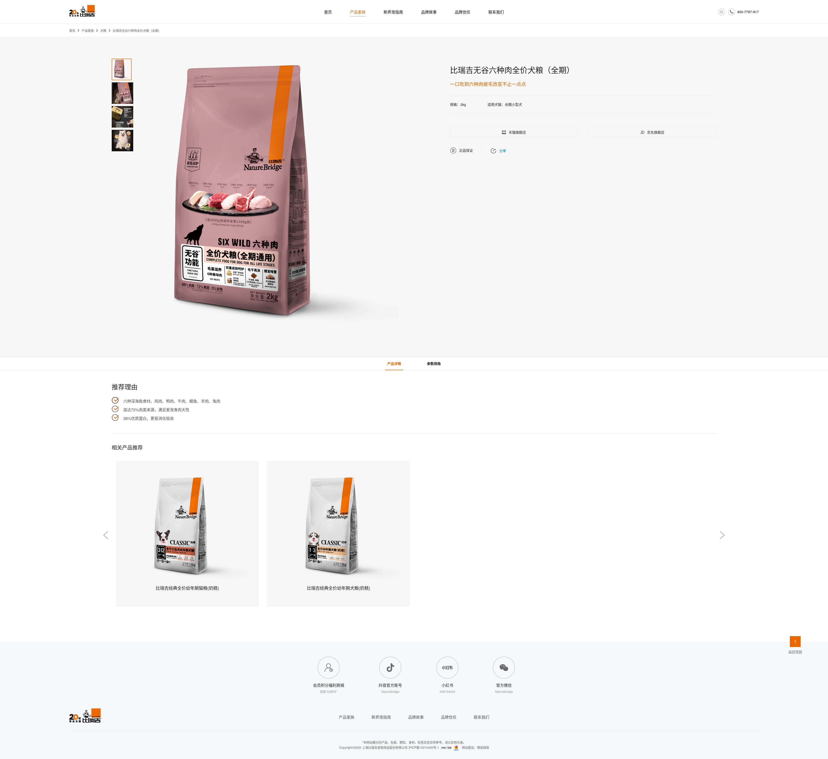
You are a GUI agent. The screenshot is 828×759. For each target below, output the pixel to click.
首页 (328, 12)
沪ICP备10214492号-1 (423, 747)
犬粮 (103, 30)
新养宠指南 (393, 12)
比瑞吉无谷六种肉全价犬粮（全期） (137, 30)
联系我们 (496, 12)
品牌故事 (429, 12)
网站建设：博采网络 (475, 747)
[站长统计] (446, 747)
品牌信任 (462, 12)
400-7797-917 (748, 11)
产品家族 (357, 12)
